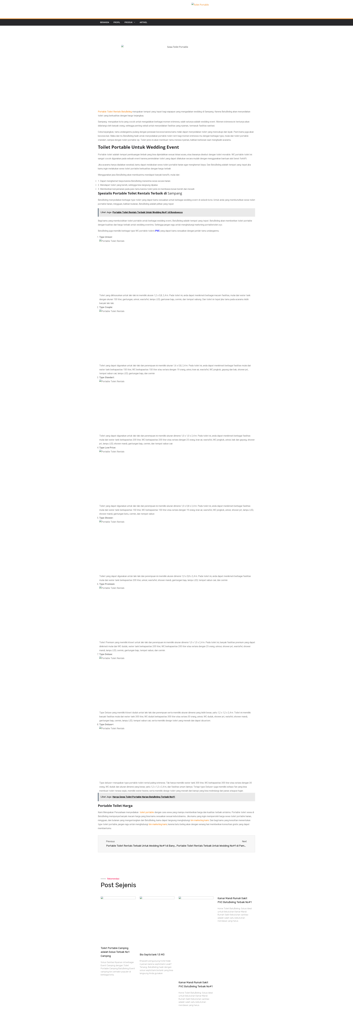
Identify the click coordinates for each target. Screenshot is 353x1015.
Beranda (104, 22)
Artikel (143, 22)
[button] (134, 22)
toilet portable (147, 812)
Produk (129, 22)
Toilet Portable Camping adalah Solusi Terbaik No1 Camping (115, 952)
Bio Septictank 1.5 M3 (152, 954)
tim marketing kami (199, 820)
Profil (116, 22)
